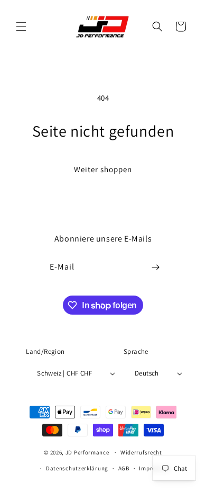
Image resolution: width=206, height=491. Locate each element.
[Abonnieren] (155, 267)
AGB (123, 468)
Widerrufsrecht (141, 452)
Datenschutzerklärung (77, 468)
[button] (21, 26)
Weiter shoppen (103, 169)
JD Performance (87, 452)
